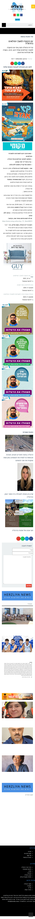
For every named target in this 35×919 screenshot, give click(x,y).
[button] (33, 6)
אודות (29, 851)
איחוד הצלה (28, 889)
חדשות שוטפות (27, 869)
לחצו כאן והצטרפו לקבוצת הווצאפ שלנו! (17, 67)
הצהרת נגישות (27, 857)
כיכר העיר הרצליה (26, 867)
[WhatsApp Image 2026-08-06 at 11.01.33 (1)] (17, 319)
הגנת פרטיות (27, 853)
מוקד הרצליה (27, 884)
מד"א (29, 887)
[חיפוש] (4, 25)
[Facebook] (21, 15)
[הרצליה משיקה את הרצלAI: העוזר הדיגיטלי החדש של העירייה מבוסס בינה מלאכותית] (17, 350)
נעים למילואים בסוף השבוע (25, 285)
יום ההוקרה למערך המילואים (21, 275)
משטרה (29, 886)
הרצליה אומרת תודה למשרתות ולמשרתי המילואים (18, 294)
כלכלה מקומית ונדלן (25, 877)
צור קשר (29, 855)
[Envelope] (14, 15)
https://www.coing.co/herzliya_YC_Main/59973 (17, 221)
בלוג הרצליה (27, 875)
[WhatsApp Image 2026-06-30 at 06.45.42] (17, 122)
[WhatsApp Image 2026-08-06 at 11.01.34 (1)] (17, 381)
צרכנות (29, 873)
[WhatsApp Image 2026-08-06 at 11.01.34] (17, 412)
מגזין (30, 871)
